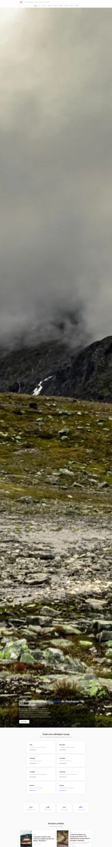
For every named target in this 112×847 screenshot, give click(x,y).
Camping (50, 5)
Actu (40, 5)
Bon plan (44, 5)
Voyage (76, 5)
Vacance (71, 5)
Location (60, 5)
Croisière (55, 5)
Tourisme (66, 5)
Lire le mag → (24, 721)
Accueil (35, 5)
